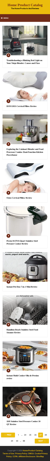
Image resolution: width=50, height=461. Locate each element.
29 (12, 441)
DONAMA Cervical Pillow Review (22, 106)
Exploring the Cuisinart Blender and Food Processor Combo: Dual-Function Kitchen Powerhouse (25, 152)
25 (30, 435)
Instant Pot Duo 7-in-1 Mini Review (22, 287)
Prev (8, 435)
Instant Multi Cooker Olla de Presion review (23, 377)
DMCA (31, 454)
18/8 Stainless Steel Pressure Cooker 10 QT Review (23, 422)
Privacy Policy (21, 454)
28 (46, 435)
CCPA (15, 456)
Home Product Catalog (25, 5)
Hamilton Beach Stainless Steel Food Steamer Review (22, 331)
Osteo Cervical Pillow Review (19, 198)
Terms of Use (8, 454)
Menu (5, 18)
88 (24, 441)
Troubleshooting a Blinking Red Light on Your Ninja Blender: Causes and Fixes (24, 61)
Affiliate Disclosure (27, 456)
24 (25, 435)
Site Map (40, 456)
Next (41, 441)
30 (17, 441)
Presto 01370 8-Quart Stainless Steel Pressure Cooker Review (22, 242)
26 (35, 435)
